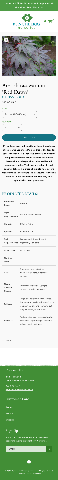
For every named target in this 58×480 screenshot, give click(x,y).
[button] (6, 21)
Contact (9, 407)
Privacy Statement (34, 473)
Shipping (10, 420)
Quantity (7, 121)
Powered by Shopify (37, 471)
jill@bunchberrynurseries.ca (19, 389)
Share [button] (8, 340)
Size (4, 108)
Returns (9, 413)
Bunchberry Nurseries (21, 471)
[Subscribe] (49, 449)
